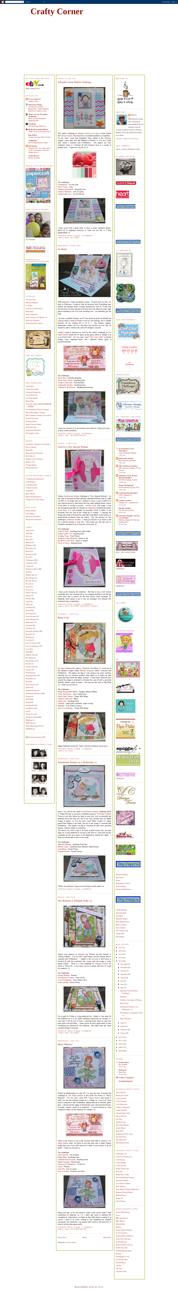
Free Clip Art (30, 456)
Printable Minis (31, 421)
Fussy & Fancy (63, 543)
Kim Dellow (32, 135)
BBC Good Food (122, 1218)
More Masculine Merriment (127, 460)
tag (27, 711)
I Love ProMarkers (65, 980)
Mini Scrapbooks (32, 314)
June (122, 984)
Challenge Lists (121, 1153)
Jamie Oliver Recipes (123, 1239)
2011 (121, 1040)
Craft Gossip (120, 1159)
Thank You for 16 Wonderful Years (39, 131)
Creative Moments (65, 192)
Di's (27, 572)
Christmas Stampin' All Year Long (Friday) (129, 516)
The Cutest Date (96, 337)
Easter (28, 590)
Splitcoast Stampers (32, 320)
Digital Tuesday (63, 1162)
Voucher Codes (121, 1271)
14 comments (86, 433)
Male (27, 652)
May (122, 988)
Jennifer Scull (90, 506)
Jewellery (29, 628)
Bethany (29, 542)
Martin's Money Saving (124, 1244)
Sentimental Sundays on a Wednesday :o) (77, 762)
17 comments (86, 604)
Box (27, 557)
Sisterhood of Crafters (66, 978)
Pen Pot (28, 663)
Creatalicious (62, 185)
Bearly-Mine (62, 1157)
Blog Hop (29, 548)
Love (27, 649)
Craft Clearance (121, 1101)
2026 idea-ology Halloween (36, 126)
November (124, 967)
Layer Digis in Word (123, 1183)
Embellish (29, 490)
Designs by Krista (32, 569)
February (124, 1029)
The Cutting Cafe (122, 930)
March (123, 1026)
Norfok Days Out (122, 1247)
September (124, 974)
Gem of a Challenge (65, 708)
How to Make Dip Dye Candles (38, 143)
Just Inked (119, 916)
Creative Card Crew (65, 383)
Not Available (123, 1064)
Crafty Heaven (33, 155)
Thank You (29, 714)
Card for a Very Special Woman (73, 446)
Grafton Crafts (121, 1122)
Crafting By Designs (65, 385)
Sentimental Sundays (33, 693)
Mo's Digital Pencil (122, 922)
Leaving (29, 640)
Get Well (29, 607)
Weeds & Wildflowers (123, 889)
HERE (96, 510)
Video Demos (120, 1201)
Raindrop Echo (31, 675)
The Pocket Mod (122, 1259)
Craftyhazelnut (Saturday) (128, 493)
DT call (28, 584)
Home (85, 1237)
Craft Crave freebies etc (124, 1156)
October (124, 971)
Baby (27, 539)
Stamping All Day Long (124, 1134)
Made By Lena (96, 1287)
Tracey (134, 115)
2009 (121, 1047)
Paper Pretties (30, 661)
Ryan (27, 681)
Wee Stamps (120, 936)
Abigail (28, 530)
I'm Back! (62, 249)
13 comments (86, 235)
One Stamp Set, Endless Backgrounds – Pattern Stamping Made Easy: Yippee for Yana (38, 109)
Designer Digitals (122, 874)
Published (29, 672)
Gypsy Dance (94, 1098)
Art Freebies (30, 386)
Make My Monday (64, 844)
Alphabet (61, 706)
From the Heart (121, 913)
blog (74, 524)
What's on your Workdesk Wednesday (37, 115)
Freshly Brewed (63, 975)
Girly (27, 610)
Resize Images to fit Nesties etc (36, 317)
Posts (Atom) (71, 1242)
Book (28, 551)
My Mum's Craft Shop (66, 541)
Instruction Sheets (122, 1180)
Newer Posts (62, 1237)
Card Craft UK (121, 1098)
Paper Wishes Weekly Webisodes (127, 1189)
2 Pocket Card (31, 299)
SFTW (28, 699)
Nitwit (118, 880)
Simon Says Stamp (35, 104)
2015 (121, 954)
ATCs (28, 536)
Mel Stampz (32, 146)
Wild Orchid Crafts (122, 1143)
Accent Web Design (123, 1212)
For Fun (28, 598)
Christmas (29, 563)
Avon (118, 1215)
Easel (27, 587)
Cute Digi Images (32, 398)
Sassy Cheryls (121, 927)
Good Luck (30, 613)
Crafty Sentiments (64, 694)
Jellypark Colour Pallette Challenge (74, 82)
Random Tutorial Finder (124, 1192)
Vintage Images (31, 465)
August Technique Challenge (127, 453)
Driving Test (30, 581)
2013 (121, 961)
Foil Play (119, 1119)
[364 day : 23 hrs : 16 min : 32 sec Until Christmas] (129, 367)
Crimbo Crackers (125, 500)
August (123, 977)
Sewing (28, 696)
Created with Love (64, 194)
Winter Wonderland (126, 485)
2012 (121, 1037)
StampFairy (30, 708)
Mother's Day (30, 655)
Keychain (29, 634)
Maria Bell (29, 311)
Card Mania (62, 849)
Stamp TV (119, 1198)
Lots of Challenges (32, 646)
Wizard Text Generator (34, 519)
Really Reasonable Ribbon (38, 129)
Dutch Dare (62, 378)
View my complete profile (127, 138)
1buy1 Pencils (121, 1092)
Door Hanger (30, 578)
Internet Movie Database (124, 1236)
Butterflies (29, 450)
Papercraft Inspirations (33, 496)
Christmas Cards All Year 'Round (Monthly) (128, 476)
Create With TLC (32, 395)
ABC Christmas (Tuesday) (128, 466)
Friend (28, 601)
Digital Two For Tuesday (34, 453)
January (123, 1033)
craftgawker (32, 140)
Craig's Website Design (124, 1230)
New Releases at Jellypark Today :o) (75, 900)
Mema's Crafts (63, 847)
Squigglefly (30, 705)
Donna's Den (30, 575)
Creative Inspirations (65, 189)
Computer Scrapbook (33, 392)
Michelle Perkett (122, 919)
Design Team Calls (122, 1168)
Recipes (118, 1253)
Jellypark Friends (84, 133)
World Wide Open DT (33, 726)
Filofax (28, 595)
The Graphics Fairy (32, 433)
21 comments (86, 749)
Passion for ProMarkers (67, 1164)
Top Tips (119, 1268)
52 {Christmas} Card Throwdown (126, 449)
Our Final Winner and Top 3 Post (129, 487)
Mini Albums (30, 493)
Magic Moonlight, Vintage (35, 412)
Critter (60, 1167)
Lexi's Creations (31, 643)
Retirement (29, 678)
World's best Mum (34, 158)
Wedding (29, 720)
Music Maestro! (65, 1044)
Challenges (30, 560)
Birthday (29, 545)
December (124, 964)
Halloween (29, 622)
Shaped (28, 702)
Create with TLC (34, 99)
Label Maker (30, 513)
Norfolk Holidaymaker (124, 1250)
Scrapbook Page (31, 690)
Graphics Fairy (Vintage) (34, 459)
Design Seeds (67, 136)
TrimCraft (122, 1070)
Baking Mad (120, 1224)
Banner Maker (31, 510)
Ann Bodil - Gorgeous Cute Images (38, 444)
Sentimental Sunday (71, 496)
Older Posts (107, 1237)
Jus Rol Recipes (121, 1242)
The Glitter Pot (121, 1140)
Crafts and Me (63, 982)
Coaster (28, 566)
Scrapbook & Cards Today (35, 499)
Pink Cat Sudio (121, 925)
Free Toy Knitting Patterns (125, 1177)
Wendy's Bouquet (86, 671)
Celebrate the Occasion (66, 1160)
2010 (121, 1044)
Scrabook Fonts (31, 427)
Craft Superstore (121, 1104)
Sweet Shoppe (121, 886)
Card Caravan (63, 1155)
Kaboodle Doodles (32, 631)
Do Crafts (119, 1171)
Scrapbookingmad (125, 1081)
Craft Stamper (30, 482)
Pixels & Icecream (32, 418)
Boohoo (119, 1227)
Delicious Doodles (74, 520)
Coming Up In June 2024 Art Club (39, 137)
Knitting (29, 637)
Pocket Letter (30, 666)
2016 (121, 951)
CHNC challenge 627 (125, 495)
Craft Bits (29, 305)
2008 (121, 1051)
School (28, 687)
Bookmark (29, 554)
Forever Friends (64, 851)
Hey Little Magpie (122, 1125)
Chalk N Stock (63, 531)
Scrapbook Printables (33, 430)
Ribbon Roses (121, 1195)
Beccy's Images (31, 447)
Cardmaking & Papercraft (35, 479)
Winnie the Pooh (32, 468)
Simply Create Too (65, 534)
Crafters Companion (126, 1077)
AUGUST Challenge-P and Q (128, 480)
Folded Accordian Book (34, 308)
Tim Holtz (32, 124)
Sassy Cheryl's (31, 684)
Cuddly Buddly (121, 910)
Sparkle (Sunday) (125, 508)
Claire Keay (62, 510)
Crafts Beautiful (31, 485)
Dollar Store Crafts (122, 1174)
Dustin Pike (30, 401)
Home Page (122, 1072)
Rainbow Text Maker (33, 516)
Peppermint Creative (123, 883)
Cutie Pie (61, 1169)
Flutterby (61, 703)
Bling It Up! (63, 617)
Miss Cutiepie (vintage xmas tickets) (38, 415)
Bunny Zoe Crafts (122, 1095)
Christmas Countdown (129, 347)
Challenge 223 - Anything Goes (128, 502)
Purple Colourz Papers (33, 424)
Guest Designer (31, 616)
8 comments (86, 1031)
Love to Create (63, 1171)
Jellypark (29, 625)
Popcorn (29, 669)
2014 (121, 957)
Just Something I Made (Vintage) (37, 409)
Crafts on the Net (32, 487)
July (122, 981)
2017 (121, 947)
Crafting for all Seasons (66, 387)
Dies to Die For (121, 1116)
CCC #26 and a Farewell (126, 510)
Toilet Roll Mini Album (34, 323)
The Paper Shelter (32, 717)
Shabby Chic (30, 462)
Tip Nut (118, 1265)
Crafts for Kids (121, 1162)
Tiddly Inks (120, 933)
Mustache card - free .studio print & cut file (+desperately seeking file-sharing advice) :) (39, 150)
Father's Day (30, 592)
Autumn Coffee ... (34, 101)
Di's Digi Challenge (65, 668)
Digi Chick (120, 877)
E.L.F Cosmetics (121, 1233)
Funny (28, 604)
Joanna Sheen (124, 1062)
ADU (27, 533)
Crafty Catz (62, 701)
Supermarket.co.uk (122, 1256)
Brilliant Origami (32, 302)
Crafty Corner (56, 11)
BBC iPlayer (120, 1221)
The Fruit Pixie (121, 1137)
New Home (29, 658)
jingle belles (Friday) (126, 458)
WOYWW (29, 729)
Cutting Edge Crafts (123, 1113)
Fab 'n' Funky (63, 187)
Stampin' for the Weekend (67, 538)
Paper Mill (119, 1131)
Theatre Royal (121, 1262)
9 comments (86, 889)
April (123, 1023)
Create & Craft (121, 1165)
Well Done (29, 723)
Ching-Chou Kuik (32, 389)
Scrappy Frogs (63, 536)
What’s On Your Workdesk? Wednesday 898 (37, 119)
